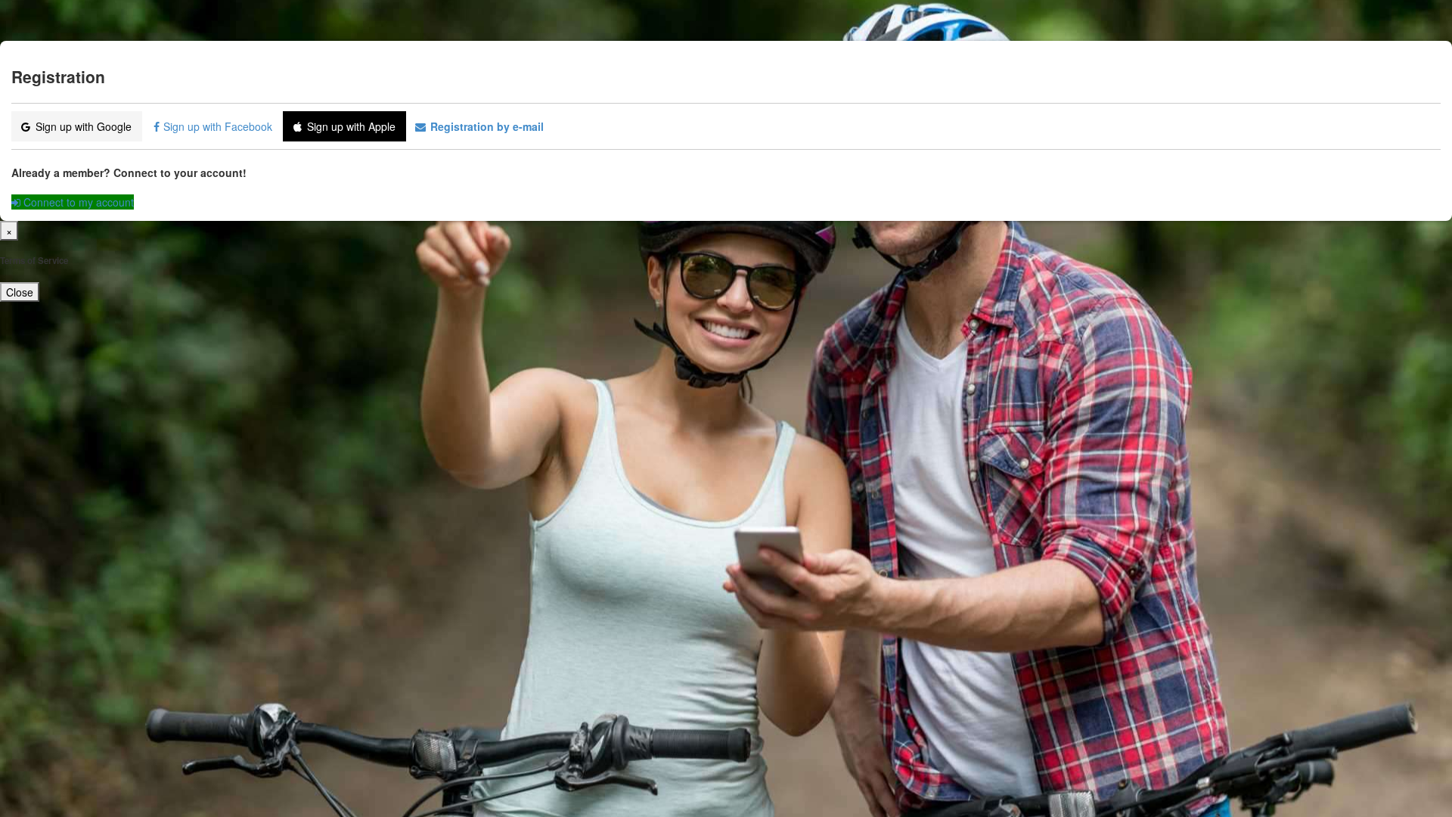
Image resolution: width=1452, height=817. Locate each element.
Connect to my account (77, 202)
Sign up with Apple (351, 126)
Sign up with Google (84, 126)
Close (19, 292)
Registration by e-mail (485, 126)
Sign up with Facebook (219, 126)
